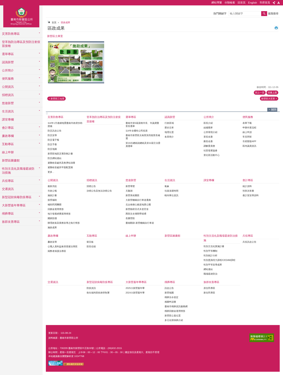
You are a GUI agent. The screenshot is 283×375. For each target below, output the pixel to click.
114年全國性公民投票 (137, 130)
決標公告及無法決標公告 (99, 190)
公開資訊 (53, 180)
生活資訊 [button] (8, 111)
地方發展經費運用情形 (59, 213)
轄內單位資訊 (171, 195)
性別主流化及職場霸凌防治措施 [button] (18, 170)
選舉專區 (131, 117)
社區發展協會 (210, 150)
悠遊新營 (131, 180)
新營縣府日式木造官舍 (137, 209)
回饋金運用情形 (56, 209)
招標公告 (91, 186)
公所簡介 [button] (8, 70)
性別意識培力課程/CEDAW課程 (219, 260)
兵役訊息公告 (249, 242)
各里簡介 (169, 136)
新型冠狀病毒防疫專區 (100, 282)
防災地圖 (52, 149)
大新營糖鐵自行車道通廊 (138, 200)
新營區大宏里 (268, 98)
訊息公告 (169, 288)
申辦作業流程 (249, 127)
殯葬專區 (170, 282)
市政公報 (52, 190)
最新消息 (52, 186)
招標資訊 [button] (8, 95)
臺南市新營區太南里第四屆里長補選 (143, 137)
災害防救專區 (55, 117)
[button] (76, 62)
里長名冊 (208, 136)
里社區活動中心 (212, 155)
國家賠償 (52, 218)
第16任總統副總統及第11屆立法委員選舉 (143, 144)
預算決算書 (248, 190)
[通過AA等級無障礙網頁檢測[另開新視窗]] (261, 337)
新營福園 (169, 292)
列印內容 (276, 28)
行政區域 (169, 123)
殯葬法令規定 (171, 297)
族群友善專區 (211, 282)
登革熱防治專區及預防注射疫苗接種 (21, 43)
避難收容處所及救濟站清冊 (61, 162)
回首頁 (241, 2)
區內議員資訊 (249, 146)
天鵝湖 (129, 190)
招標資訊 (92, 180)
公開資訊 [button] (8, 86)
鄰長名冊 (208, 141)
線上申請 (247, 132)
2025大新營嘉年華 (135, 288)
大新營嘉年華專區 (136, 282)
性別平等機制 (210, 251)
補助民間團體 (54, 204)
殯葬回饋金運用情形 (175, 311)
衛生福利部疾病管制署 (98, 292)
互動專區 (92, 235)
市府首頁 (265, 2)
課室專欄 (8, 119)
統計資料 (247, 186)
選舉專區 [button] (8, 54)
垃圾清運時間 (171, 190)
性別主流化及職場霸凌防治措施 (221, 238)
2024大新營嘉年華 (135, 292)
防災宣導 (52, 135)
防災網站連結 (54, 158)
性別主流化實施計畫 (214, 246)
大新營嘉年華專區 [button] (14, 205)
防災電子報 (53, 140)
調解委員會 (209, 146)
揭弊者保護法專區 (57, 251)
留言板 (90, 242)
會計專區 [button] (8, 127)
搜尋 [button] (264, 13)
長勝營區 (130, 218)
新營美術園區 (132, 195)
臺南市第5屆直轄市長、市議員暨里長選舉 (142, 124)
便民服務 (248, 117)
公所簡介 (209, 117)
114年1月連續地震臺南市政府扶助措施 (65, 124)
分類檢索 (230, 2)
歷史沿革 (169, 127)
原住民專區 (209, 288)
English (252, 2)
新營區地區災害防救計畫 (60, 153)
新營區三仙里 (57, 98)
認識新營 (170, 117)
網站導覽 (216, 2)
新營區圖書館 (11, 160)
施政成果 (52, 227)
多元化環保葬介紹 (174, 320)
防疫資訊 (91, 288)
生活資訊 (170, 180)
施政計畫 (52, 195)
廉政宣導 (52, 242)
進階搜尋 (273, 13)
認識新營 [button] (8, 62)
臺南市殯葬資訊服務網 (176, 306)
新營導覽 (130, 186)
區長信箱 (91, 246)
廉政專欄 (53, 235)
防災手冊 (52, 144)
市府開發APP (249, 141)
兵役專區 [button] (8, 180)
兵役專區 (248, 235)
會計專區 (248, 180)
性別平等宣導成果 (213, 264)
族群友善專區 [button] (11, 221)
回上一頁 (259, 92)
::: (3, 1)
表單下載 (247, 123)
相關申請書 (170, 301)
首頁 (54, 22)
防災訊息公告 (54, 130)
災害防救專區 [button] (11, 33)
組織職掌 (208, 127)
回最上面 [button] (272, 92)
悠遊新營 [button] (8, 103)
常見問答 (247, 136)
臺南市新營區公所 (21, 15)
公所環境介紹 (210, 132)
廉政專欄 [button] (8, 136)
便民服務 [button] (8, 78)
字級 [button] (279, 3)
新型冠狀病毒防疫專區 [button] (16, 197)
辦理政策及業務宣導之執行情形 (64, 223)
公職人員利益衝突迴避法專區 (62, 246)
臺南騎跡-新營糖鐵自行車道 (140, 223)
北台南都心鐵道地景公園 (138, 204)
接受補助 (52, 200)
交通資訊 (8, 189)
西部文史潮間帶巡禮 (136, 213)
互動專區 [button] (8, 144)
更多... (51, 172)
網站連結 (208, 269)
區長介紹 (208, 123)
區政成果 (65, 22)
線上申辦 (8, 152)
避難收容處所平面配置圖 (60, 167)
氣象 (167, 186)
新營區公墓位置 (173, 315)
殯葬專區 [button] (8, 213)
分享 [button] (274, 3)
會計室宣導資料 (251, 195)
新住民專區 (209, 292)
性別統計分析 (210, 255)
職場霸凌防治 (210, 273)
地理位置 (169, 132)
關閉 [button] (273, 109)
